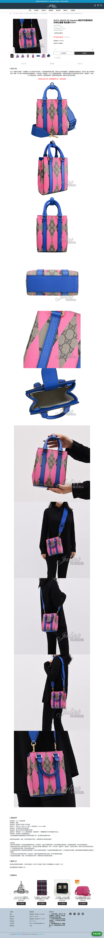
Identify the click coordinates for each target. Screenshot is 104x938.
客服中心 (65, 10)
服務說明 (12, 925)
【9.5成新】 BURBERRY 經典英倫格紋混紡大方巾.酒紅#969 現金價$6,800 (42, 898)
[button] (49, 36)
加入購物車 (63, 53)
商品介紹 (24, 63)
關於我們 (58, 10)
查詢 (11, 914)
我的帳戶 (12, 919)
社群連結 (73, 10)
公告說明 (12, 923)
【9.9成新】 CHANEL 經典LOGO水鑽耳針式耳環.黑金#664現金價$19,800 (62, 898)
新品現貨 (36, 10)
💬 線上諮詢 (97, 934)
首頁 (30, 10)
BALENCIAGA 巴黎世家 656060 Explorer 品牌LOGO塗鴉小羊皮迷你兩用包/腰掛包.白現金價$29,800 (21, 898)
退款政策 (12, 921)
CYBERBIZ (41, 934)
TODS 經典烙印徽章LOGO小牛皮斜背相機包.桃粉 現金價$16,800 (83, 898)
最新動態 (51, 10)
